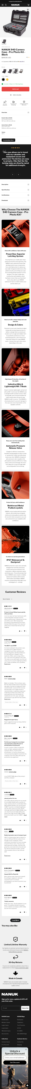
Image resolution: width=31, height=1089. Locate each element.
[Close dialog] (26, 1049)
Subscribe (25, 1008)
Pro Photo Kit (5, 1044)
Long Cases (5, 1028)
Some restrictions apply (21, 967)
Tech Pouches (21, 1025)
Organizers (20, 1022)
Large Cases (5, 1025)
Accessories (5, 1033)
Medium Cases (6, 1022)
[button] (15, 61)
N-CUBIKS (19, 1031)
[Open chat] (27, 1085)
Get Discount (15, 1062)
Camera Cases (6, 1042)
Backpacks (20, 1019)
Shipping (19, 1044)
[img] (7, 606)
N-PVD (19, 1028)
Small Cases (5, 1019)
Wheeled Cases (6, 1031)
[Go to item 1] (4, 41)
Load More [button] (15, 920)
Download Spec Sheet (8, 140)
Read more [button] (7, 664)
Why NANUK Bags (22, 1033)
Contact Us (20, 1042)
